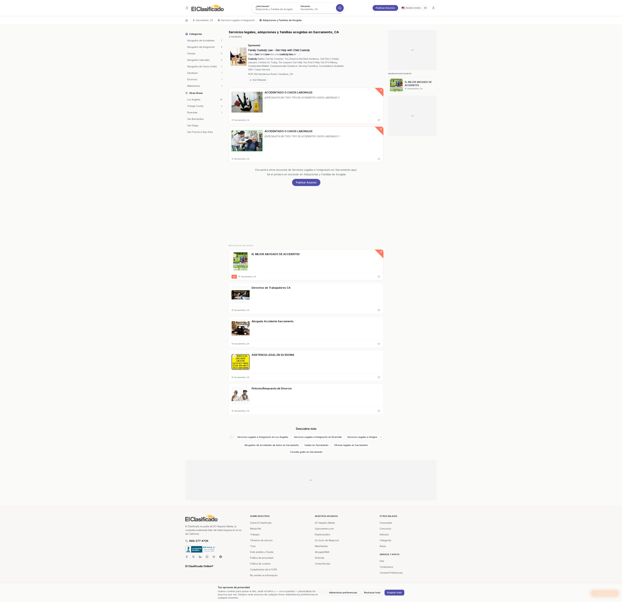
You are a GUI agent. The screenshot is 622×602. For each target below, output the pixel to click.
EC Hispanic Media (325, 522)
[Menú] (187, 8)
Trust (252, 546)
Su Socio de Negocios (327, 540)
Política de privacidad (261, 557)
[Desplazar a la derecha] (381, 437)
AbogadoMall (322, 552)
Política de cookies (260, 563)
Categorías (385, 540)
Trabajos (254, 534)
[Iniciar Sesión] (433, 8)
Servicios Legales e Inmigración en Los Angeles (262, 437)
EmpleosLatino (322, 534)
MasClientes (321, 546)
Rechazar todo (372, 592)
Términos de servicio (261, 540)
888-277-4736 (198, 540)
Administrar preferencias (343, 592)
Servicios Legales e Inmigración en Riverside (318, 437)
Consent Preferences (391, 572)
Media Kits (255, 528)
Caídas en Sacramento (316, 445)
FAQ (382, 561)
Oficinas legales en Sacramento (351, 445)
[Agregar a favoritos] (379, 120)
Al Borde (319, 557)
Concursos (385, 528)
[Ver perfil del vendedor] (234, 93)
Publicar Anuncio (385, 7)
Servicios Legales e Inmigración (238, 20)
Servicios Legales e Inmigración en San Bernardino (374, 437)
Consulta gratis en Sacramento (306, 452)
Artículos (384, 534)
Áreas (383, 546)
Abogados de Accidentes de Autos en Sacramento (271, 445)
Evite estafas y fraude (261, 552)
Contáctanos (386, 567)
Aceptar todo (394, 592)
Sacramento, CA (204, 20)
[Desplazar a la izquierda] (231, 437)
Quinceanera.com (324, 528)
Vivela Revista (322, 563)
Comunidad (386, 522)
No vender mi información (264, 575)
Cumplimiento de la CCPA (263, 569)
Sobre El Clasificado (261, 522)
